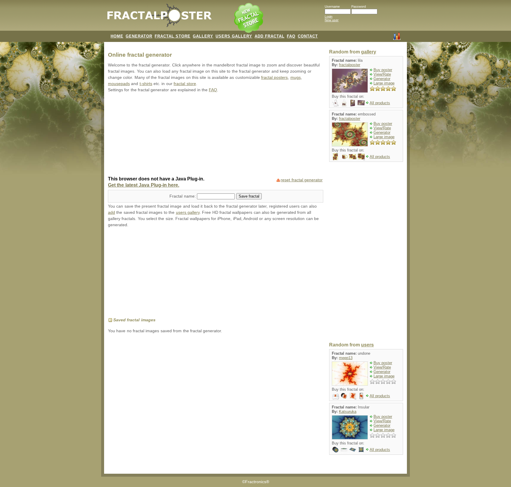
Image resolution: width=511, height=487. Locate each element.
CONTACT (308, 36)
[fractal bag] (344, 102)
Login (328, 16)
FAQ (291, 36)
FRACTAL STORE (172, 36)
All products (380, 103)
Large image (383, 83)
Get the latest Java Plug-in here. (143, 185)
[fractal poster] (352, 156)
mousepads (119, 84)
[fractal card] (361, 102)
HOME (117, 36)
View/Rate (382, 74)
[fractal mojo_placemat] (352, 449)
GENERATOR (139, 36)
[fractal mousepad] (361, 156)
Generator (381, 78)
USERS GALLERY (234, 36)
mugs (295, 77)
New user (332, 20)
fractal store (185, 84)
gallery (368, 51)
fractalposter (349, 65)
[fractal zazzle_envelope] (344, 449)
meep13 (345, 358)
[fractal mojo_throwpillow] (361, 449)
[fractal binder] (352, 102)
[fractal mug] (344, 156)
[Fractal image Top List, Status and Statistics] (396, 36)
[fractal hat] (335, 395)
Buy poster (382, 70)
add (111, 212)
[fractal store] (249, 18)
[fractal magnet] (344, 395)
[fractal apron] (335, 102)
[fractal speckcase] (361, 395)
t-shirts (146, 84)
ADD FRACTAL (269, 36)
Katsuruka (347, 411)
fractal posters (274, 77)
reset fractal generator (302, 180)
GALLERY (203, 36)
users (367, 344)
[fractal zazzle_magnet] (335, 449)
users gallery (188, 212)
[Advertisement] (215, 135)
